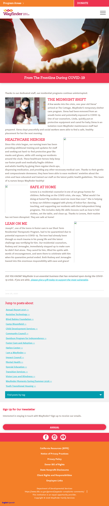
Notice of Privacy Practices (54, 453)
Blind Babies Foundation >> (20, 319)
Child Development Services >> (22, 328)
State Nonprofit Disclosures (54, 469)
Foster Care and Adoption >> (20, 342)
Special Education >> (16, 366)
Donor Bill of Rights (55, 464)
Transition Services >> (17, 371)
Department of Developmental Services (54, 488)
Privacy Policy (54, 459)
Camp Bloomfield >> (16, 323)
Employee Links (54, 480)
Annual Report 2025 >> (17, 309)
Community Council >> (17, 333)
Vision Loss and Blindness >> (20, 376)
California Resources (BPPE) (54, 448)
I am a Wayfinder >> (16, 352)
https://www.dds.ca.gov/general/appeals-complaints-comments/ (54, 491)
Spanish (11, 502)
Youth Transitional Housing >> (21, 385)
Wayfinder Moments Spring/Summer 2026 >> (29, 381)
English (5, 502)
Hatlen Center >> (14, 347)
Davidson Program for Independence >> (26, 338)
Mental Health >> (14, 362)
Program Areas (12, 3)
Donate (82, 3)
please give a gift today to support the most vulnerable (59, 279)
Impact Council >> (15, 357)
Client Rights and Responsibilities (54, 475)
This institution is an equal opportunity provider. (54, 494)
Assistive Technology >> (18, 314)
